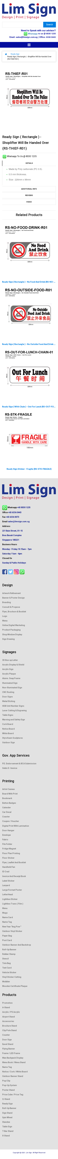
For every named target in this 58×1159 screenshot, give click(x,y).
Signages (9, 652)
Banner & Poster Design (13, 598)
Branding (6, 602)
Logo (4, 616)
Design (7, 585)
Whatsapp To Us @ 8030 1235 (21, 156)
